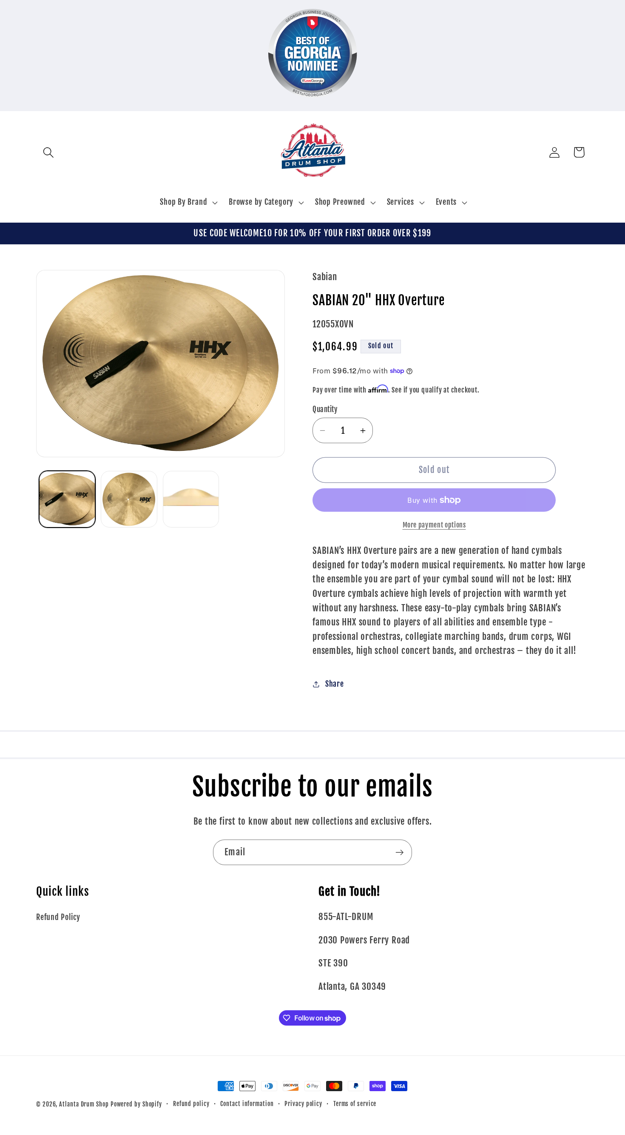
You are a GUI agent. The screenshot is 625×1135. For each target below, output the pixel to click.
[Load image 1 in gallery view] (67, 499)
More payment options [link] (434, 525)
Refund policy (191, 1104)
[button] (48, 152)
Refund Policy (58, 917)
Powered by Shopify (136, 1104)
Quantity (324, 409)
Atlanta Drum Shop (83, 1104)
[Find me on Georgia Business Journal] (312, 103)
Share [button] (334, 684)
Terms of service (355, 1104)
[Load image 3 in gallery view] (191, 499)
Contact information (246, 1104)
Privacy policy (303, 1104)
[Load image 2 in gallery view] (129, 499)
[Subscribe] (399, 853)
